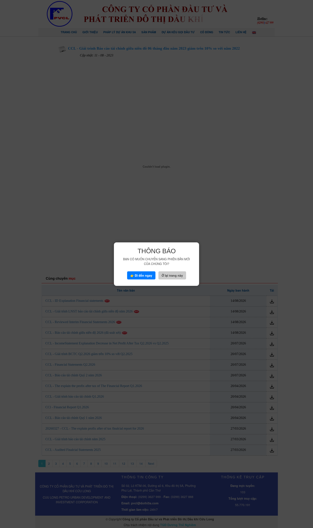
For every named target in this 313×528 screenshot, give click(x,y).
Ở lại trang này (172, 275)
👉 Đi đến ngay (141, 275)
